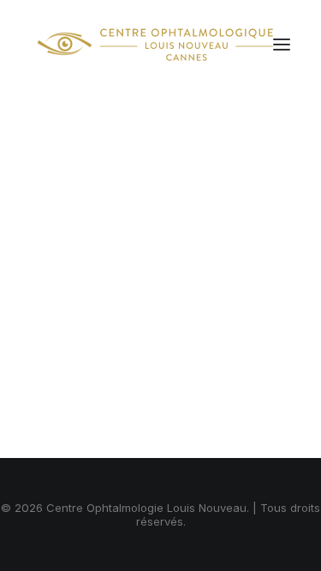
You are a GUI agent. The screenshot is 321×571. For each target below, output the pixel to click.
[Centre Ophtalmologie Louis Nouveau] (155, 44)
